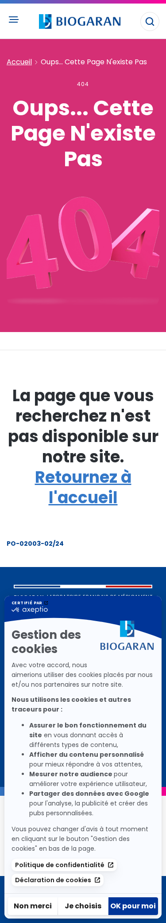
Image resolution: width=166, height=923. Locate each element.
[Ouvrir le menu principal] (13, 19)
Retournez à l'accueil (83, 487)
